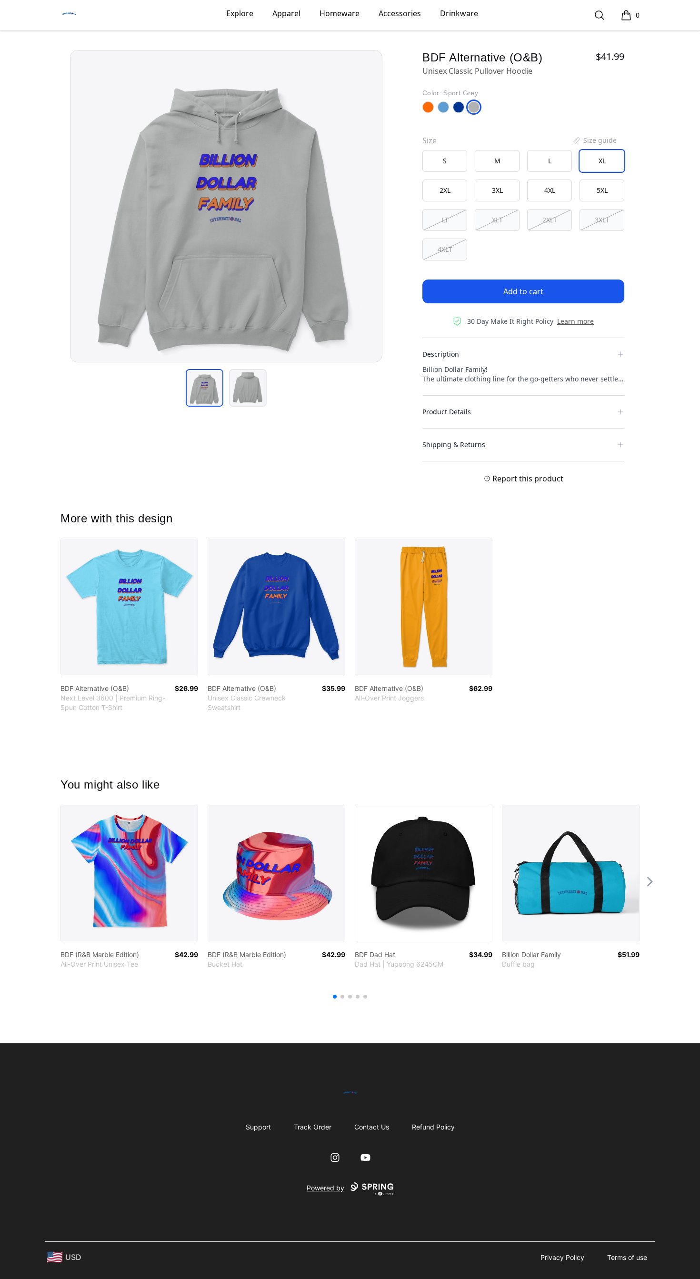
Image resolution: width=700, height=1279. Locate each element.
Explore (239, 13)
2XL (445, 190)
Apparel (286, 13)
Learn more (575, 321)
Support (258, 1127)
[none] (594, 140)
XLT (497, 219)
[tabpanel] (226, 206)
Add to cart (523, 291)
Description (440, 354)
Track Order (312, 1127)
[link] (129, 607)
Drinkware (459, 13)
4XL (549, 190)
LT (445, 219)
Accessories (400, 13)
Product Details (446, 411)
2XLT (549, 219)
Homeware (340, 13)
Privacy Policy (562, 1257)
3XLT (602, 219)
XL (602, 160)
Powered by (325, 1188)
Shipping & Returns (453, 444)
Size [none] (429, 140)
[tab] (204, 388)
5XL (602, 190)
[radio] (444, 161)
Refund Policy (433, 1127)
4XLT (445, 249)
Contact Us (371, 1127)
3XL (497, 190)
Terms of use (627, 1257)
